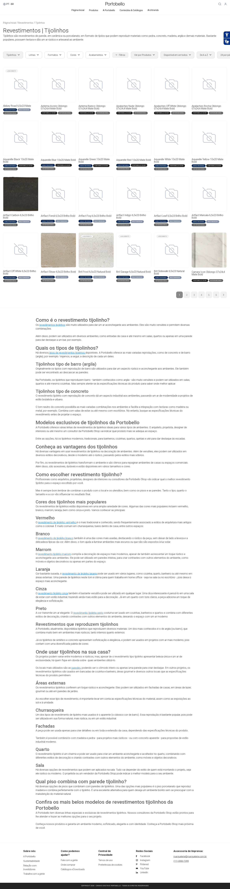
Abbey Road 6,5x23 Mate (17, 106)
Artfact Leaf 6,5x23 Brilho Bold (170, 216)
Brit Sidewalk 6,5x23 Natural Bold (169, 272)
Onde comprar (68, 865)
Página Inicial (9, 23)
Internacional (10, 113)
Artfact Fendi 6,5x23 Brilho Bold (58, 216)
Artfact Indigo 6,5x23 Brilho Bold (131, 216)
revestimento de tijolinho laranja (79, 573)
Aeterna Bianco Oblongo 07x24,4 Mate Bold (92, 107)
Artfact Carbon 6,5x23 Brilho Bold (18, 216)
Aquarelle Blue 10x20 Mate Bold (58, 160)
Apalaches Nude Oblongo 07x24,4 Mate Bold (130, 107)
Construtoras (10, 109)
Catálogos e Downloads (73, 869)
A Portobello (29, 856)
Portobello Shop (49, 113)
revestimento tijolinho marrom (54, 554)
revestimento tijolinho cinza (53, 593)
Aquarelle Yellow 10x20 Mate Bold (207, 160)
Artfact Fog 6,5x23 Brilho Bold (95, 216)
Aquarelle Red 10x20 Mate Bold (133, 160)
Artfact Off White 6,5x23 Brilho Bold (19, 272)
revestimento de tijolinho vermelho (57, 522)
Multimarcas (24, 109)
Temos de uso (105, 860)
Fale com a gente (69, 860)
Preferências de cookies (110, 865)
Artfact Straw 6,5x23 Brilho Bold (58, 272)
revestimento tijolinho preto (88, 612)
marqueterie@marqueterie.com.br (190, 856)
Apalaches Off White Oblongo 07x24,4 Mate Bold (170, 107)
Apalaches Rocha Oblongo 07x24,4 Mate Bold (206, 107)
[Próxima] (223, 295)
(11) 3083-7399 (181, 861)
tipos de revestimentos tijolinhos (67, 352)
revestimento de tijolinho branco (55, 538)
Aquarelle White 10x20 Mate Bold (169, 160)
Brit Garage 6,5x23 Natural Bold (133, 272)
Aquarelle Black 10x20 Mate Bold (18, 160)
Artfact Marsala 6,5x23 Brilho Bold (207, 216)
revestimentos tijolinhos (52, 324)
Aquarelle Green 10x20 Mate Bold (94, 160)
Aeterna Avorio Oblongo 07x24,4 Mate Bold (54, 107)
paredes (76, 667)
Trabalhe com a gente (34, 874)
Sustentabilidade (31, 861)
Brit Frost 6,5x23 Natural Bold (95, 272)
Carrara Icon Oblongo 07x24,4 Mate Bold (208, 273)
